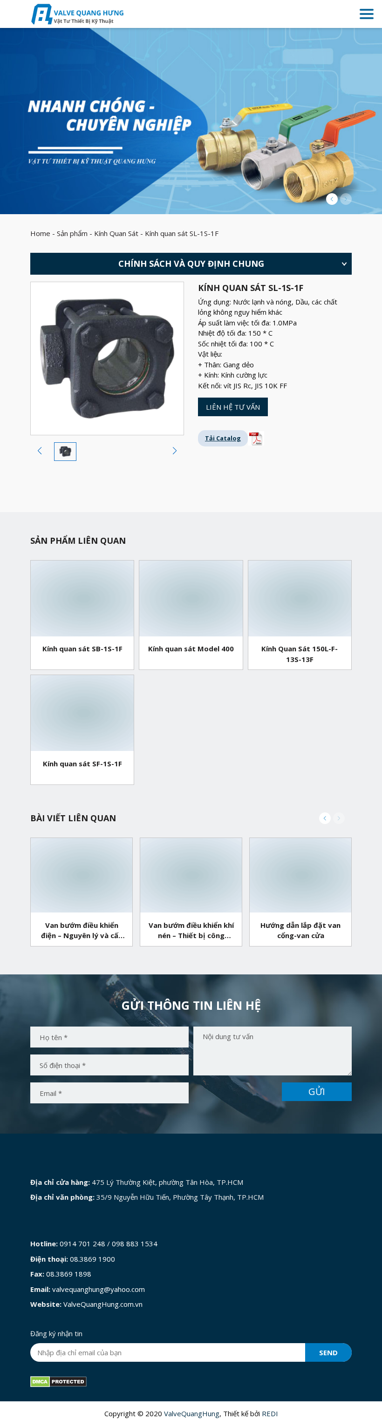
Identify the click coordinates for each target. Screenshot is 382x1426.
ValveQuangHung (191, 1413)
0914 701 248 (82, 1243)
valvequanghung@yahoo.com (98, 1289)
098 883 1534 (134, 1243)
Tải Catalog (223, 438)
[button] (332, 199)
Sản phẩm (72, 233)
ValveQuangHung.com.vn (103, 1304)
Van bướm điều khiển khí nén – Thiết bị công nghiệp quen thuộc (191, 930)
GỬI (316, 1091)
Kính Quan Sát (116, 233)
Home (40, 233)
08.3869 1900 (92, 1259)
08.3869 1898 (68, 1273)
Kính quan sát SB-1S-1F (82, 648)
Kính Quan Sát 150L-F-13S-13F (299, 654)
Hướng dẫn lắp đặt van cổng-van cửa (300, 930)
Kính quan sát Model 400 (191, 648)
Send (328, 1352)
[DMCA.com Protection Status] (58, 1380)
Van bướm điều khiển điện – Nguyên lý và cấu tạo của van (82, 930)
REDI (270, 1413)
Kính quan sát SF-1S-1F (82, 763)
